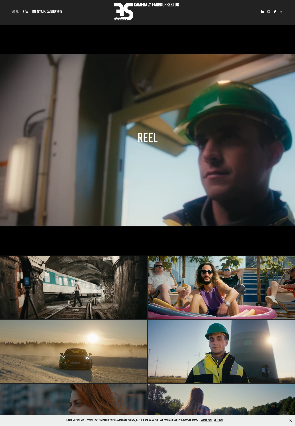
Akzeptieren (206, 420)
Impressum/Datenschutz (47, 11)
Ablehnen (218, 420)
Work (15, 11)
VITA (25, 11)
